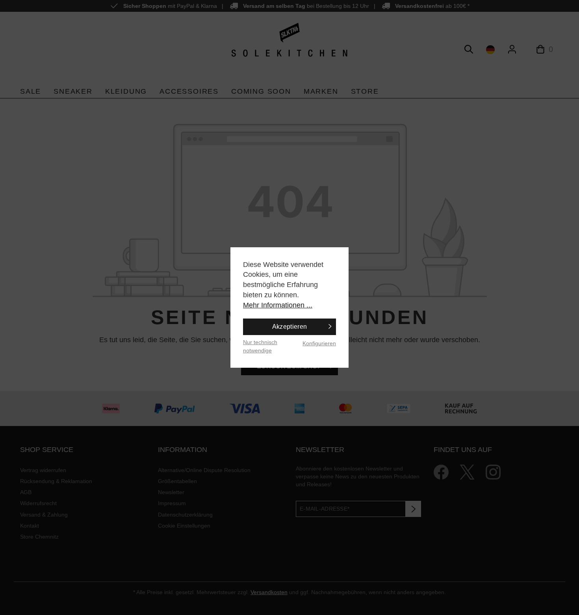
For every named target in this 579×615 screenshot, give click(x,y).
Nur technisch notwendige (260, 346)
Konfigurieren (319, 343)
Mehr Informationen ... (277, 305)
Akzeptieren (289, 326)
